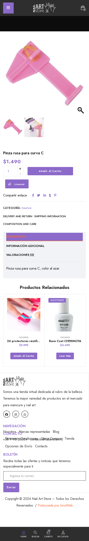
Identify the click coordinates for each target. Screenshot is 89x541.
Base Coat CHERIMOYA (65, 341)
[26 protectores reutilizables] (23, 314)
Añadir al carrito (50, 171)
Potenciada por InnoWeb (55, 505)
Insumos (26, 208)
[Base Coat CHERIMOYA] (65, 314)
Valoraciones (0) (20, 255)
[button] (83, 8)
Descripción (16, 236)
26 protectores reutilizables (27, 341)
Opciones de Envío (18, 446)
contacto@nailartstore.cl (46, 439)
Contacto (41, 446)
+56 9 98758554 (15, 439)
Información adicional (25, 246)
